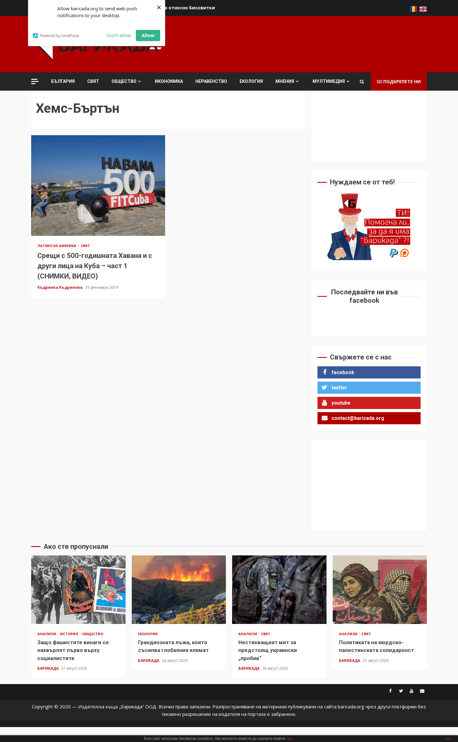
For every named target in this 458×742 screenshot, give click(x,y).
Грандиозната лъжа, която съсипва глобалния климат (179, 589)
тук (289, 738)
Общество (124, 81)
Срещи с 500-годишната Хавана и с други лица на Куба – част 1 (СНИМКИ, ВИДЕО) (98, 185)
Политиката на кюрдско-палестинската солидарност (380, 589)
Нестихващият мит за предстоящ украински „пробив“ (279, 589)
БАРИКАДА (48, 668)
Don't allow (119, 35)
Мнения (284, 81)
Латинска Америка (57, 245)
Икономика (169, 81)
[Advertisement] (313, 43)
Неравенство (211, 81)
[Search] (362, 82)
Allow (148, 35)
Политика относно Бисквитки (179, 8)
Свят (93, 81)
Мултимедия (328, 81)
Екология (251, 81)
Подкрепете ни (402, 81)
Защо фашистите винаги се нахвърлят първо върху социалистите (78, 589)
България (63, 81)
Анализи (47, 633)
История (69, 633)
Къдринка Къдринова (60, 287)
